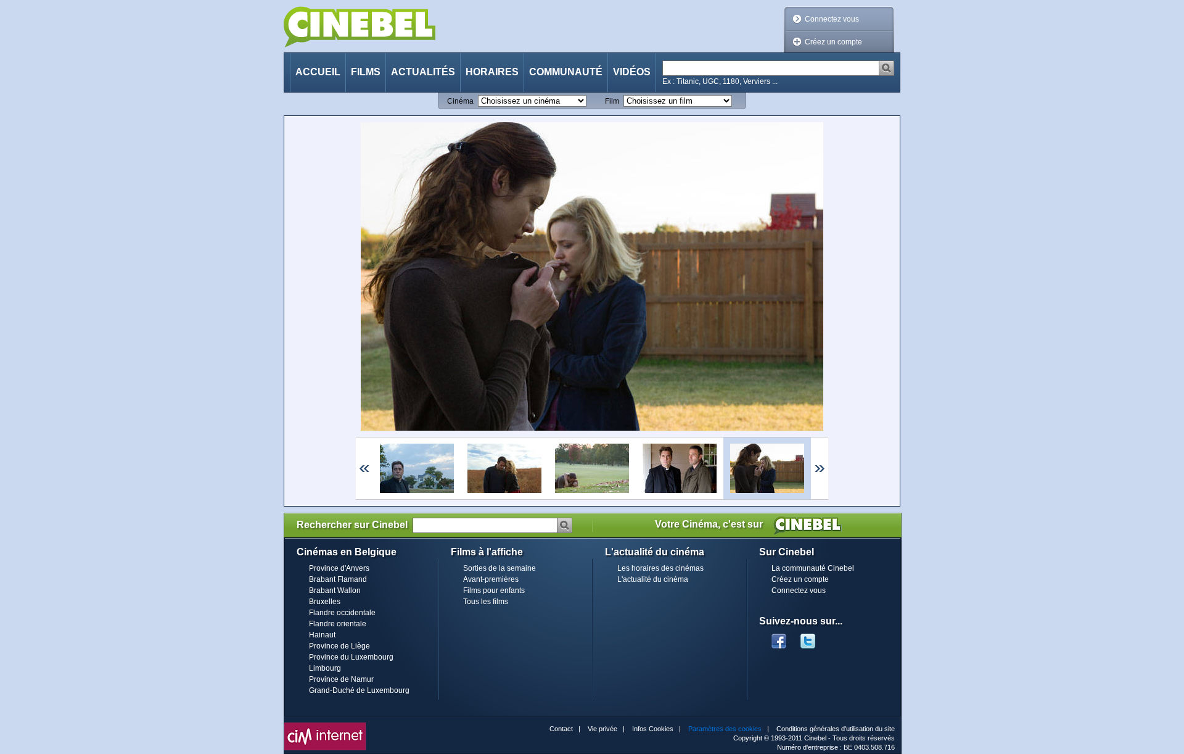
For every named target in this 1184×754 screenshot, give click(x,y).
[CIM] (325, 725)
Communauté (565, 72)
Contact (561, 728)
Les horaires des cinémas (660, 568)
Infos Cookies (652, 728)
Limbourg (325, 668)
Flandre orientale (337, 623)
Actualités (423, 72)
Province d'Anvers (339, 568)
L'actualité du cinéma (652, 579)
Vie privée (602, 728)
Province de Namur (341, 679)
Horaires (492, 72)
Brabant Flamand (338, 579)
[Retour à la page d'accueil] (359, 27)
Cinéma (460, 101)
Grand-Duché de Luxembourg (359, 690)
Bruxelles (324, 601)
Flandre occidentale (342, 612)
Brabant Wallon (335, 590)
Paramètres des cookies (725, 728)
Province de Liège (339, 646)
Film (612, 101)
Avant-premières (491, 579)
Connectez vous (832, 19)
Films (365, 72)
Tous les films (485, 601)
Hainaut (322, 635)
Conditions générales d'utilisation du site (835, 728)
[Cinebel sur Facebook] (779, 637)
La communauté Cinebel (812, 568)
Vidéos (632, 72)
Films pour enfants (494, 590)
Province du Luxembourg (351, 657)
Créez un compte (833, 42)
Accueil (317, 72)
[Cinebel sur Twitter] (814, 637)
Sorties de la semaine (499, 568)
